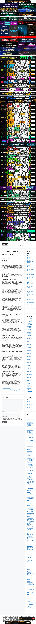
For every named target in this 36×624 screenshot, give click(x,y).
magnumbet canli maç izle (30, 461)
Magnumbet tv (30, 570)
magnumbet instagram (29, 525)
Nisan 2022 (29, 379)
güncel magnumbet (30, 433)
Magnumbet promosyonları (30, 558)
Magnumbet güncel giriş (30, 513)
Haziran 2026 (29, 320)
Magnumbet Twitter (12, 245)
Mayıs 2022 (29, 377)
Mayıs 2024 (29, 341)
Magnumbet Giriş (30, 257)
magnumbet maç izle (30, 533)
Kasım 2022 (29, 368)
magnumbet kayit (30, 526)
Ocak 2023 (29, 365)
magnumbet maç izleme (30, 535)
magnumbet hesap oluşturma (29, 523)
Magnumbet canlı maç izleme (30, 475)
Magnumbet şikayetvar (30, 605)
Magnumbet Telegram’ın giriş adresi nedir (30, 261)
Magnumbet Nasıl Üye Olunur (30, 543)
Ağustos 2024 (29, 336)
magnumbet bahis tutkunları (29, 452)
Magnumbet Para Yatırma (30, 548)
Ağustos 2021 (29, 391)
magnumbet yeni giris (30, 589)
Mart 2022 (29, 380)
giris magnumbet (30, 430)
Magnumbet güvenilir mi (30, 517)
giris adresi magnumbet (29, 427)
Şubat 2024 (29, 345)
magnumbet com (29, 484)
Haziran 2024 (29, 339)
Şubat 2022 (29, 382)
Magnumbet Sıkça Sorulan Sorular (29, 566)
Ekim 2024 (29, 333)
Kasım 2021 (29, 386)
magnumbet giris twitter (30, 497)
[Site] (18, 62)
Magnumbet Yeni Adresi (20, 245)
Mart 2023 (29, 362)
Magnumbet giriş (30, 499)
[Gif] (18, 101)
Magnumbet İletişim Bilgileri (30, 600)
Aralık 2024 (29, 330)
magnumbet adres (30, 439)
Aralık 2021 (29, 385)
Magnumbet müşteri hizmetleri (30, 538)
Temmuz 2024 (29, 338)
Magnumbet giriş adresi (18, 389)
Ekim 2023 (29, 351)
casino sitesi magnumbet (29, 425)
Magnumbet (4, 389)
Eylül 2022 (29, 371)
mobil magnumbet (30, 607)
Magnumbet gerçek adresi (10, 389)
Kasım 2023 (29, 350)
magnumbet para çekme (30, 550)
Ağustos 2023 (29, 354)
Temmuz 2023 (29, 356)
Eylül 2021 (29, 389)
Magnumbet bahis (30, 446)
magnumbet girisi (29, 494)
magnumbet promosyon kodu (29, 555)
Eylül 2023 (29, 353)
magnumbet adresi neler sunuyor (29, 443)
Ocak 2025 (29, 329)
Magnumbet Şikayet (30, 404)
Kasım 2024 (29, 332)
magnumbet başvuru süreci (30, 454)
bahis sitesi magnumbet (30, 423)
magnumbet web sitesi (30, 583)
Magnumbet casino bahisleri (29, 478)
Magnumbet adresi (30, 441)
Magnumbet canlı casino (30, 466)
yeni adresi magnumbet (29, 611)
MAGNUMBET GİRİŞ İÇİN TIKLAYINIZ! (18, 36)
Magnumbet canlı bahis (29, 463)
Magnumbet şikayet (30, 602)
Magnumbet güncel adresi (30, 510)
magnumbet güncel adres (30, 508)
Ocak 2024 (29, 347)
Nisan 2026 (29, 321)
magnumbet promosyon (29, 553)
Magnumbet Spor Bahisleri (29, 564)
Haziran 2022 (29, 376)
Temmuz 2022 (29, 374)
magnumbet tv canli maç (30, 574)
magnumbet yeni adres (30, 585)
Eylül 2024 (29, 335)
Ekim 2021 (29, 388)
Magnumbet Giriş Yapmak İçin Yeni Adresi (30, 281)
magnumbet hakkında (30, 521)
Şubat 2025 (29, 327)
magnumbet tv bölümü (29, 572)
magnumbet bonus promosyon (30, 458)
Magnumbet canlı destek (30, 469)
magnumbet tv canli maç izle (29, 576)
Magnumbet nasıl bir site (30, 540)
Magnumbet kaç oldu (30, 528)
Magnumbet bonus (30, 456)
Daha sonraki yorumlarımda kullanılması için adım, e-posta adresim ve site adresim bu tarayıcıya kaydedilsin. (13, 419)
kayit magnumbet (30, 434)
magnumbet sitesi (29, 561)
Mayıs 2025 (29, 326)
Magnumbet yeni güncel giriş (30, 592)
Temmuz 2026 (29, 318)
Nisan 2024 (29, 342)
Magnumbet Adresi (30, 255)
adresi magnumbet (30, 422)
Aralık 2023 (29, 348)
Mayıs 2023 (29, 359)
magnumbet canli (29, 459)
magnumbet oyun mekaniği (30, 546)
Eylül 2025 (29, 323)
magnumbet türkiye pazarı (30, 582)
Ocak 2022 (29, 383)
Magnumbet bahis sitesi (30, 450)
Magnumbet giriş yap (30, 506)
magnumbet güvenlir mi (30, 520)
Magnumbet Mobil (29, 536)
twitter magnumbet (30, 609)
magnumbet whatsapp (30, 584)
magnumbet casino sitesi (30, 483)
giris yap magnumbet (29, 432)
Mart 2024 (29, 344)
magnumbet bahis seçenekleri (29, 447)
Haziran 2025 (29, 324)
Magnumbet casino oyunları (30, 480)
